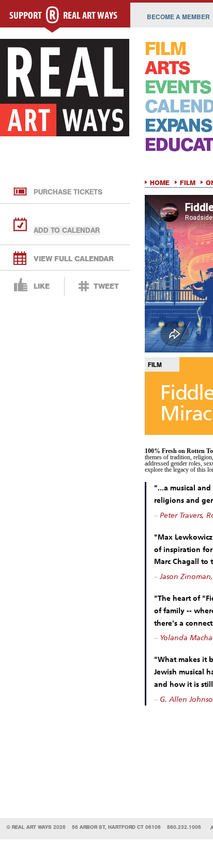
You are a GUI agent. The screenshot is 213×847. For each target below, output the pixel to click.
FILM (165, 49)
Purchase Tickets (68, 192)
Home (160, 183)
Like (42, 286)
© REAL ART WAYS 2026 (36, 827)
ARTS (167, 68)
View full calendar (74, 259)
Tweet (106, 286)
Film (187, 183)
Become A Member (178, 16)
